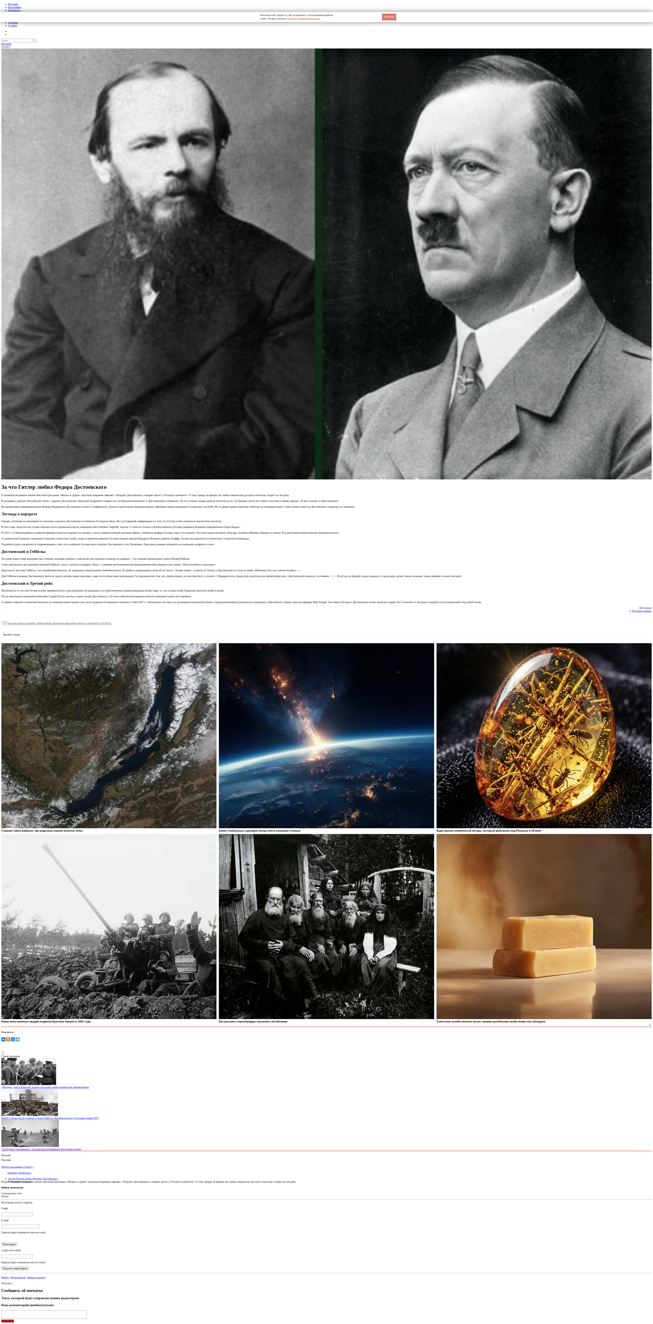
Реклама (13, 22)
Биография (14, 7)
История (13, 4)
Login (4, 1208)
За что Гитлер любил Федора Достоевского (33, 1178)
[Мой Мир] (13, 1039)
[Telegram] (18, 1039)
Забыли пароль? (36, 1277)
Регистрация (18, 1277)
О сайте (12, 25)
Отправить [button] (7, 1321)
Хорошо (389, 16)
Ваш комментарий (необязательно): (27, 1305)
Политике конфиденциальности (304, 18)
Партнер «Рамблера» (19, 1172)
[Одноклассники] (8, 1039)
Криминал (14, 10)
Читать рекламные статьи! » (17, 1166)
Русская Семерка (642, 611)
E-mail (5, 1220)
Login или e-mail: (11, 1250)
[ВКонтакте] (3, 1039)
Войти (5, 1277)
